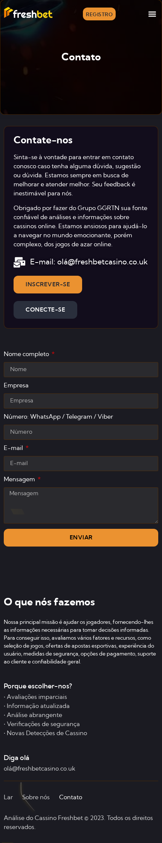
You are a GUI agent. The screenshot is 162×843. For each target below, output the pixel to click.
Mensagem (20, 479)
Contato (70, 797)
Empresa (16, 385)
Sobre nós (36, 797)
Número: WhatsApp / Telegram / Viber (58, 417)
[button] (152, 14)
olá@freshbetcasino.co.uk (39, 769)
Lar (8, 797)
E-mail (14, 448)
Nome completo (27, 354)
